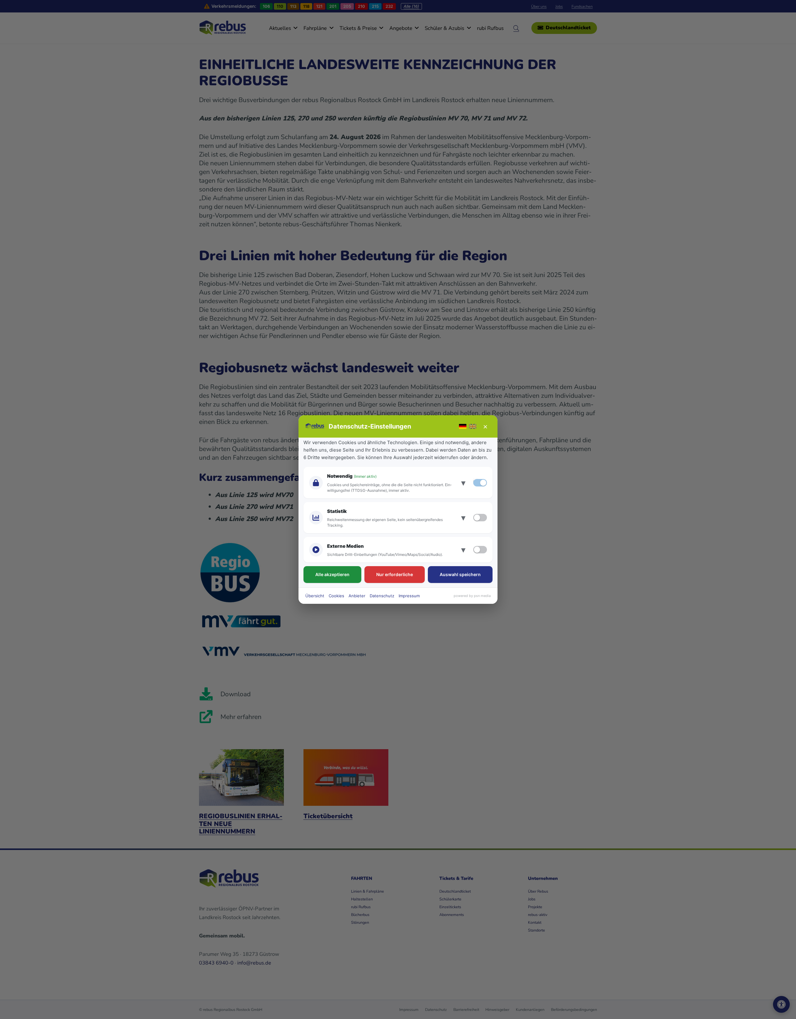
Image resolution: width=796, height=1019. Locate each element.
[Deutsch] (462, 426)
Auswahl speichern (460, 574)
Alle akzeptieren (332, 574)
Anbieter (357, 595)
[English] (472, 426)
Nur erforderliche (394, 574)
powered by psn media (472, 596)
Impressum (409, 595)
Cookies (336, 595)
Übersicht (314, 595)
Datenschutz (382, 595)
